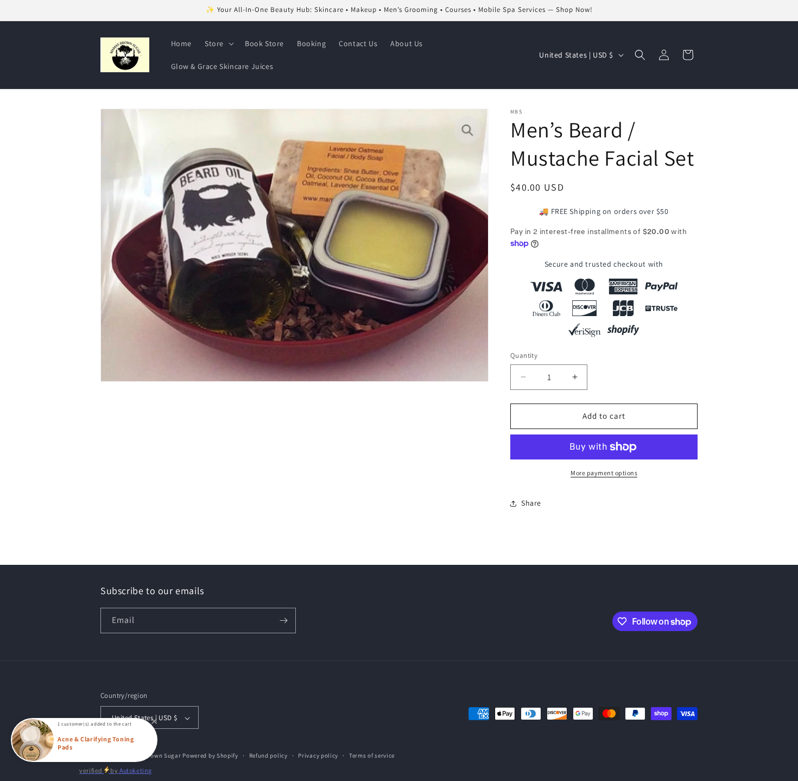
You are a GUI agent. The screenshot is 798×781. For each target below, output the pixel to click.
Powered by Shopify (210, 756)
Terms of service (372, 755)
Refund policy (268, 755)
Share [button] (531, 503)
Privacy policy (318, 755)
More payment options (604, 473)
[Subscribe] (283, 620)
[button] (218, 43)
